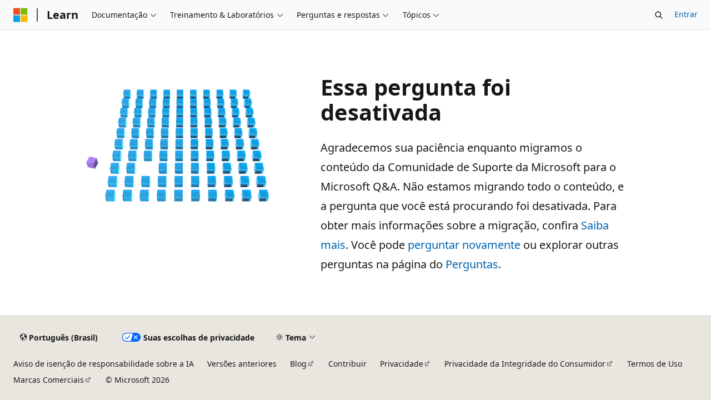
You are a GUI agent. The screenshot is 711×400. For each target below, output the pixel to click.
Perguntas (471, 264)
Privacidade (401, 363)
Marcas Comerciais (48, 379)
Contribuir (347, 363)
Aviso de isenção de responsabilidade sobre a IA (103, 363)
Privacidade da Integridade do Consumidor (524, 363)
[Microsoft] (20, 15)
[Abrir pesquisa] (659, 15)
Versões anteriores (242, 363)
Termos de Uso (654, 363)
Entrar (686, 14)
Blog (298, 363)
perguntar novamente (464, 244)
